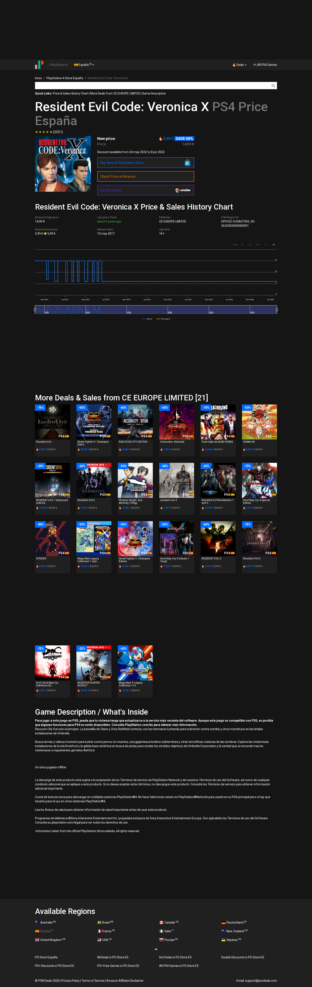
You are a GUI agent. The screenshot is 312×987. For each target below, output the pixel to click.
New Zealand (237, 931)
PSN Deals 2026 (48, 980)
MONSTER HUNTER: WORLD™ (88, 684)
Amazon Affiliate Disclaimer (125, 980)
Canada (171, 922)
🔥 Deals (238, 64)
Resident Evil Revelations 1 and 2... (218, 501)
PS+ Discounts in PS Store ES (54, 965)
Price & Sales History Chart (70, 93)
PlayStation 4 (59, 64)
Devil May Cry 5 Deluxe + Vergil (174, 560)
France (108, 931)
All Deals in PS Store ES (112, 957)
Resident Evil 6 (86, 500)
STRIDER (41, 558)
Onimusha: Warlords (172, 441)
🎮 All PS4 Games (265, 64)
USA (106, 940)
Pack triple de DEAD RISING (217, 441)
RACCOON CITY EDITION (133, 441)
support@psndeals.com (261, 980)
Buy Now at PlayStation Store (122, 163)
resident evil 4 (168, 500)
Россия (171, 940)
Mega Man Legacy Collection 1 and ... (88, 560)
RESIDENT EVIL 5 (211, 558)
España (85, 64)
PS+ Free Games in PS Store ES (118, 965)
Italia (169, 931)
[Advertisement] (156, 29)
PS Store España (46, 957)
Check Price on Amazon (117, 177)
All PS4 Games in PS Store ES (179, 965)
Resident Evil (43, 441)
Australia (48, 922)
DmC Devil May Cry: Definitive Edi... (47, 684)
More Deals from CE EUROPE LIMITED (115, 93)
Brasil (107, 922)
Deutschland (236, 922)
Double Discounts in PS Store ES (242, 957)
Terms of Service (93, 980)
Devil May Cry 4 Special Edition (256, 501)
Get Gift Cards (110, 190)
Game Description (154, 93)
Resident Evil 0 (251, 558)
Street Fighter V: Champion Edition (134, 560)
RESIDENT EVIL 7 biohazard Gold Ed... (52, 501)
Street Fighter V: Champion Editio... (93, 443)
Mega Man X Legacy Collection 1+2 (131, 684)
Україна (233, 940)
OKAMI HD (249, 441)
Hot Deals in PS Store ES (175, 957)
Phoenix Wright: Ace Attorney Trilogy (130, 501)
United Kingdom (52, 940)
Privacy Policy (70, 980)
